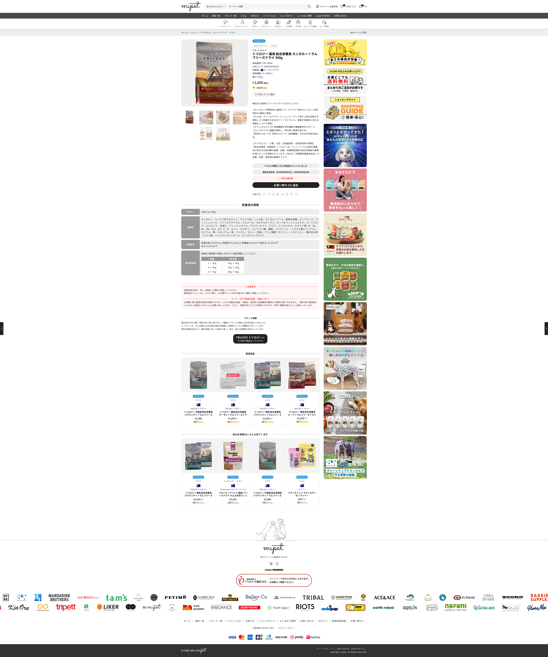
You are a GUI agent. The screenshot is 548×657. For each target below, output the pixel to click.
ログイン (323, 620)
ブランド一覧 (230, 15)
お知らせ (255, 15)
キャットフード (241, 26)
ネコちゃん (205, 32)
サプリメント (266, 26)
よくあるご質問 (305, 15)
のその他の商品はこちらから (250, 338)
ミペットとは (269, 15)
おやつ (255, 26)
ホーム (205, 15)
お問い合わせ (340, 15)
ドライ (233, 32)
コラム (244, 15)
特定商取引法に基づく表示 (263, 628)
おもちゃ (278, 26)
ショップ (194, 32)
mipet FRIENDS (323, 15)
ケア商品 (288, 26)
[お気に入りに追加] (212, 362)
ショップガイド (286, 15)
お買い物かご (357, 620)
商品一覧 (216, 15)
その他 (298, 26)
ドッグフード (224, 26)
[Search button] (309, 6)
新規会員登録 (339, 620)
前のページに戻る (359, 32)
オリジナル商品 (310, 26)
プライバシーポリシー (286, 628)
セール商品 (324, 26)
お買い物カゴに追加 (286, 185)
